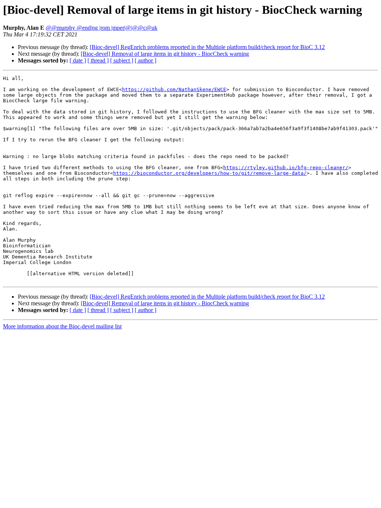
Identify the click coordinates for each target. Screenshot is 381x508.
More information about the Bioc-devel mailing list (62, 326)
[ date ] (78, 60)
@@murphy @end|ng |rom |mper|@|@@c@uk (101, 28)
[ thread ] (98, 60)
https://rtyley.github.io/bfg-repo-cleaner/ (285, 167)
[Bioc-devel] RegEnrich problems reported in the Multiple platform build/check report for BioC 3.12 (207, 47)
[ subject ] (121, 60)
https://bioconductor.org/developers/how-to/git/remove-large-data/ (210, 173)
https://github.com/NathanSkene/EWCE (174, 89)
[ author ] (145, 60)
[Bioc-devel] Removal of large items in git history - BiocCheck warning (165, 54)
